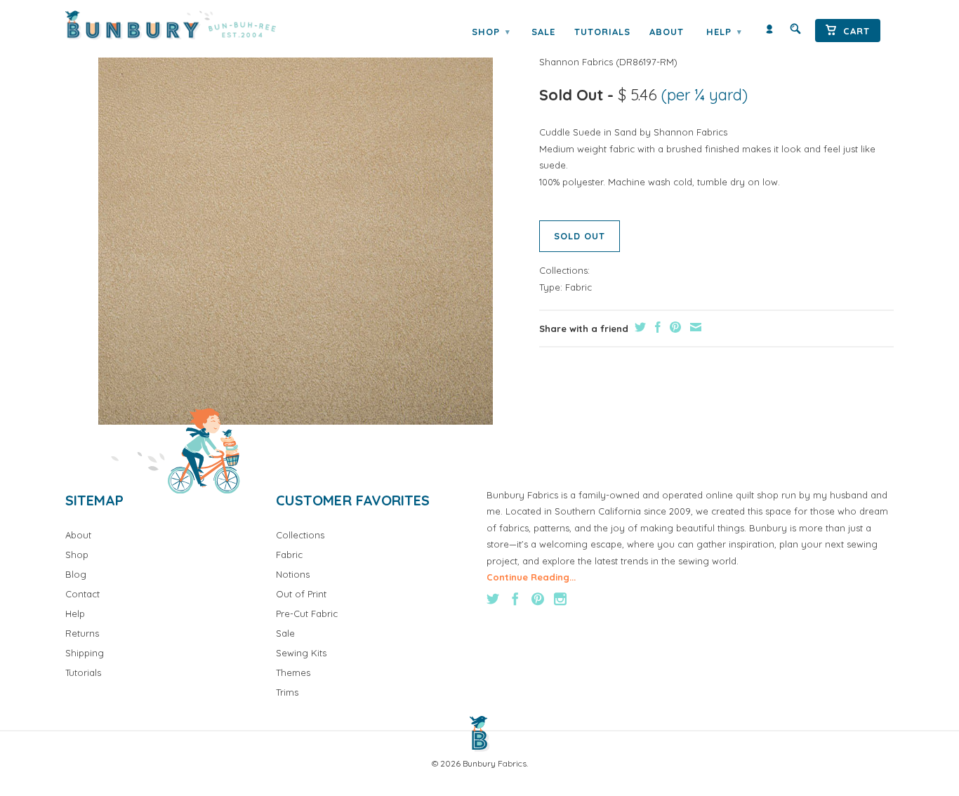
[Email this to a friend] (694, 327)
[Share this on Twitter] (638, 327)
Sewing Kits (301, 652)
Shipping (84, 652)
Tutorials (602, 31)
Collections (300, 534)
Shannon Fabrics (576, 61)
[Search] (795, 31)
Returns (82, 633)
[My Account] (769, 31)
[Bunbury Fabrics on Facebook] (515, 598)
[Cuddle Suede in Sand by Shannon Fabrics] (295, 227)
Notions (293, 574)
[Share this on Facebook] (656, 327)
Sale (543, 31)
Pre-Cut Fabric (307, 613)
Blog (75, 574)
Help (723, 31)
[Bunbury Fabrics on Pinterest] (537, 598)
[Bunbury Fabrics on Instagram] (560, 598)
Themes (293, 672)
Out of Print (301, 593)
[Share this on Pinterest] (673, 327)
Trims (287, 692)
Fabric (578, 287)
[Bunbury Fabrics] (190, 25)
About (666, 31)
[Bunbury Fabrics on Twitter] (493, 598)
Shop (491, 31)
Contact (82, 593)
